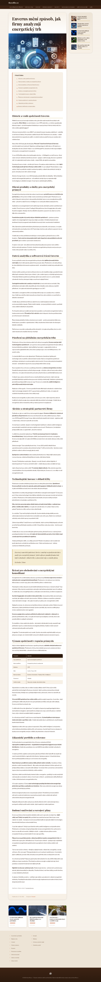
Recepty (57, 7)
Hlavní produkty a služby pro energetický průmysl (29, 81)
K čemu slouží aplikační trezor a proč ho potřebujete (16, 919)
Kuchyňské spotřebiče (16, 7)
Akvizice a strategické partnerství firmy (27, 91)
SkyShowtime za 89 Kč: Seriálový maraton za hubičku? (83, 25)
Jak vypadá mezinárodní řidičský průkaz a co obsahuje (36, 919)
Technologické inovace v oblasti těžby (27, 94)
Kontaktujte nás (30, 888)
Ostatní (38, 7)
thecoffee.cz (14, 3)
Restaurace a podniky (68, 7)
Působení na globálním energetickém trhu (27, 87)
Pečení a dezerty (47, 7)
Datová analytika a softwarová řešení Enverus (28, 84)
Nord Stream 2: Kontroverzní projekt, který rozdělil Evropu (57, 919)
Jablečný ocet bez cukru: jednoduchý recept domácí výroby (83, 39)
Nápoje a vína (29, 7)
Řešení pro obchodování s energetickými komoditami (30, 97)
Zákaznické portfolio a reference (25, 103)
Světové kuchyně (82, 7)
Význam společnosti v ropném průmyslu (27, 100)
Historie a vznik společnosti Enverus (26, 78)
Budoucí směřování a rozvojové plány (26, 106)
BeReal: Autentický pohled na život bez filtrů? (82, 18)
